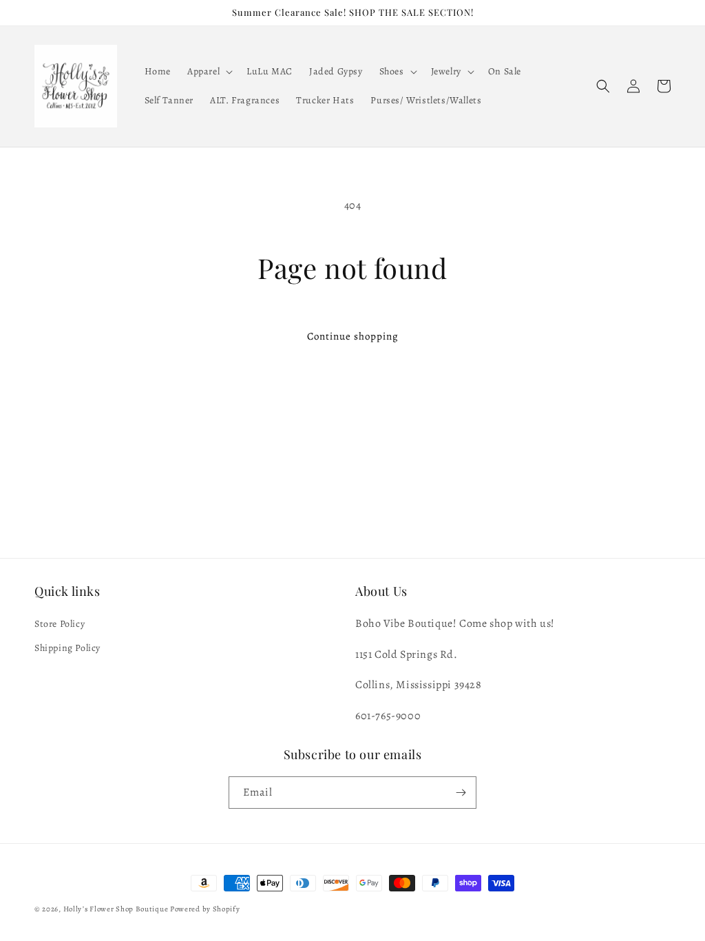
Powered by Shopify (205, 909)
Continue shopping (353, 336)
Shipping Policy (67, 647)
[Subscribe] (460, 792)
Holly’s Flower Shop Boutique (116, 909)
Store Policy (59, 623)
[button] (208, 71)
